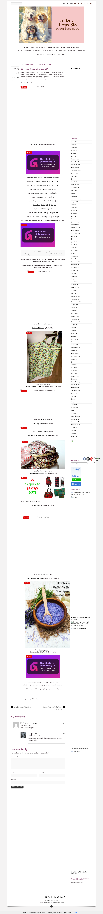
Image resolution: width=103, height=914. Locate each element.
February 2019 (75, 342)
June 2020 (74, 310)
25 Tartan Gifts (36, 505)
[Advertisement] (81, 97)
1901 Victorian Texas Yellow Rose (47, 47)
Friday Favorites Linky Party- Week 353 (53, 708)
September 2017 (75, 390)
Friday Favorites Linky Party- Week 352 (36, 64)
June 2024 (74, 179)
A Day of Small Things (43, 209)
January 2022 (75, 256)
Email (41, 773)
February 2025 (75, 159)
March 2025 (74, 156)
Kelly (17, 74)
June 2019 (74, 330)
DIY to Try (36, 51)
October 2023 (75, 196)
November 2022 (75, 227)
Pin (55, 181)
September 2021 (75, 267)
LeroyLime (36, 193)
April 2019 (74, 336)
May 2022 (74, 244)
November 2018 (75, 350)
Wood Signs (81, 51)
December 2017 (75, 382)
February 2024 (75, 184)
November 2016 (75, 419)
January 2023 (75, 222)
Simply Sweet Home (37, 181)
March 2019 (74, 339)
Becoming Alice (41, 197)
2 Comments (15, 81)
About (32, 47)
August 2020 (75, 305)
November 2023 (75, 193)
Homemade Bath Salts (36, 652)
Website (13, 780)
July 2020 (74, 307)
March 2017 (74, 407)
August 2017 (74, 393)
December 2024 (75, 162)
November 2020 (75, 296)
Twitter (46, 181)
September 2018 (75, 356)
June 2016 (74, 433)
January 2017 (75, 413)
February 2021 (75, 287)
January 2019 (75, 345)
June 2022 (74, 242)
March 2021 (74, 285)
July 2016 (73, 430)
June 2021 (74, 276)
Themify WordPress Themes (57, 902)
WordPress (47, 902)
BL (56, 193)
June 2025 (74, 147)
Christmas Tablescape (38, 328)
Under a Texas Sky (36, 216)
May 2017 (74, 402)
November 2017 (75, 384)
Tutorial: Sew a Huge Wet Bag (33, 386)
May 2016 (74, 436)
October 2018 (75, 353)
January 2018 (75, 379)
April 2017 (74, 405)
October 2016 (75, 422)
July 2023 (73, 204)
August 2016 (74, 427)
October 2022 (75, 230)
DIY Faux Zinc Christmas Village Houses (39, 435)
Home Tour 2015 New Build (70, 47)
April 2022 (74, 247)
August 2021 (74, 270)
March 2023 (74, 216)
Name (13, 773)
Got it (75, 912)
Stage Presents (37, 201)
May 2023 (74, 210)
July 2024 (74, 176)
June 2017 (74, 399)
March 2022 (74, 250)
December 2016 (75, 416)
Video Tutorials (69, 51)
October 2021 (75, 265)
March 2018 (74, 373)
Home (26, 47)
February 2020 (75, 316)
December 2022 (75, 224)
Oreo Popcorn (34, 144)
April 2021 (74, 282)
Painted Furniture (24, 51)
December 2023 (75, 190)
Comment (14, 757)
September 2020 (76, 302)
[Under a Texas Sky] (51, 41)
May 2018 (74, 367)
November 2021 (75, 262)
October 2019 (75, 319)
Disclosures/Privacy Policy (56, 54)
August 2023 (74, 202)
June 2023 (74, 207)
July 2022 (74, 239)
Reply (64, 723)
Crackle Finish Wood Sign (21, 707)
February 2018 (75, 376)
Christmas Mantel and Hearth (35, 578)
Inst (57, 181)
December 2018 (75, 347)
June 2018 (74, 365)
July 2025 (74, 144)
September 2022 (76, 233)
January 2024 (75, 187)
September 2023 (75, 199)
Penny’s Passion (37, 213)
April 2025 (74, 153)
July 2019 (73, 327)
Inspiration (41, 54)
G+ (52, 181)
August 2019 (74, 325)
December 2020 (75, 293)
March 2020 (74, 313)
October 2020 (75, 299)
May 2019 (74, 333)
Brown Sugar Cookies (39, 423)
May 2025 (74, 150)
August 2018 (74, 359)
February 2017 (75, 410)
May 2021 (74, 279)
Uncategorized (15, 78)
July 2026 (74, 142)
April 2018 (74, 370)
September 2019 (75, 322)
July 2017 (73, 396)
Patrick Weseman (30, 723)
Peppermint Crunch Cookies (36, 473)
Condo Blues (36, 205)
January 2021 (75, 290)
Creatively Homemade (39, 189)
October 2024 (75, 167)
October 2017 (75, 387)
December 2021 (75, 259)
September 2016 (75, 425)
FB (49, 181)
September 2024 (76, 170)
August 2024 (74, 173)
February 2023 (75, 219)
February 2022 (75, 253)
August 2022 (74, 236)
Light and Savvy (38, 185)
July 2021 (73, 273)
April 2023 (74, 213)
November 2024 (75, 164)
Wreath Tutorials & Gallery (52, 51)
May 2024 (74, 182)
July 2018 (73, 362)
